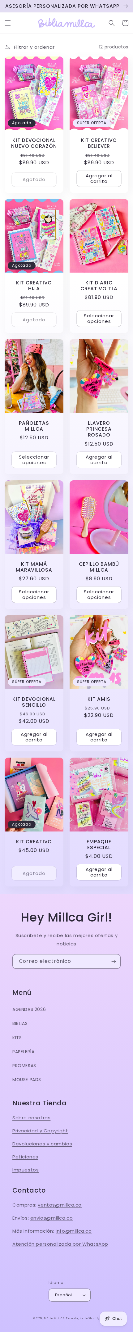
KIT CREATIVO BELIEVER (99, 143)
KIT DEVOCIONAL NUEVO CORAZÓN (34, 143)
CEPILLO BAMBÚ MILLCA (99, 567)
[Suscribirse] (113, 961)
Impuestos (25, 1170)
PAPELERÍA (23, 1052)
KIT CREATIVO (34, 842)
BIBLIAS (20, 1023)
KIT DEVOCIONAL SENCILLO (34, 702)
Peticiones (25, 1156)
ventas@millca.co (60, 1205)
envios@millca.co (51, 1218)
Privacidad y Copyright (40, 1130)
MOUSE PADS (26, 1079)
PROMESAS (24, 1065)
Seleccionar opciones (99, 318)
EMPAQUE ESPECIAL (99, 844)
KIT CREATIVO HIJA (34, 286)
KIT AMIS (99, 699)
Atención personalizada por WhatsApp (60, 1244)
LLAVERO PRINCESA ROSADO (98, 429)
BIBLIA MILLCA (54, 1318)
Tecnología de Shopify (83, 1318)
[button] (8, 23)
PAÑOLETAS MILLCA (34, 426)
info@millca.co (74, 1231)
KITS (17, 1038)
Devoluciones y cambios (42, 1143)
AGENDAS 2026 (29, 1009)
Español (63, 1295)
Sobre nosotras (31, 1117)
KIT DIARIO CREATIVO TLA (99, 286)
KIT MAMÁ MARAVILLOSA (34, 567)
